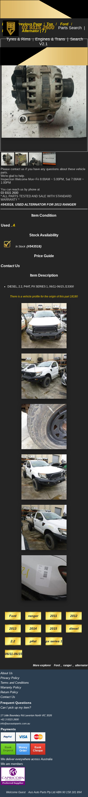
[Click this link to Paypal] (8, 740)
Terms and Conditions (14, 682)
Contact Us (7, 697)
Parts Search (70, 28)
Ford (57, 665)
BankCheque (38, 749)
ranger (67, 665)
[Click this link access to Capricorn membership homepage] (13, 784)
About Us (6, 673)
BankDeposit (8, 749)
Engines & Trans (50, 39)
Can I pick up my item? (15, 707)
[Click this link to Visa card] (23, 740)
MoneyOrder (23, 749)
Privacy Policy (9, 678)
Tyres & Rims (19, 39)
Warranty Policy (10, 687)
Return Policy (9, 692)
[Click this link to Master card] (38, 740)
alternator (81, 665)
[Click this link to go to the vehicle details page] (44, 349)
